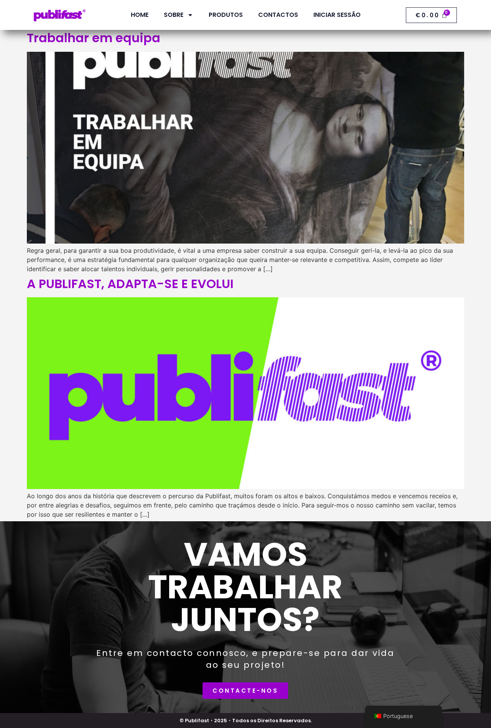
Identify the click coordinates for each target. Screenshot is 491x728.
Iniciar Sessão (337, 14)
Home (139, 14)
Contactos (278, 14)
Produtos (226, 14)
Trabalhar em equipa (93, 37)
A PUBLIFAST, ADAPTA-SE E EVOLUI (130, 283)
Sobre (173, 14)
